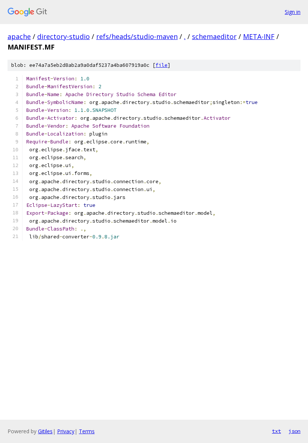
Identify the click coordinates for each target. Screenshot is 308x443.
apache (19, 36)
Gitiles (45, 431)
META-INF (259, 36)
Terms (87, 431)
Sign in (292, 11)
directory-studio (63, 36)
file (162, 65)
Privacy (65, 431)
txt (276, 431)
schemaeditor (214, 36)
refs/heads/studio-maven (137, 36)
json (294, 431)
